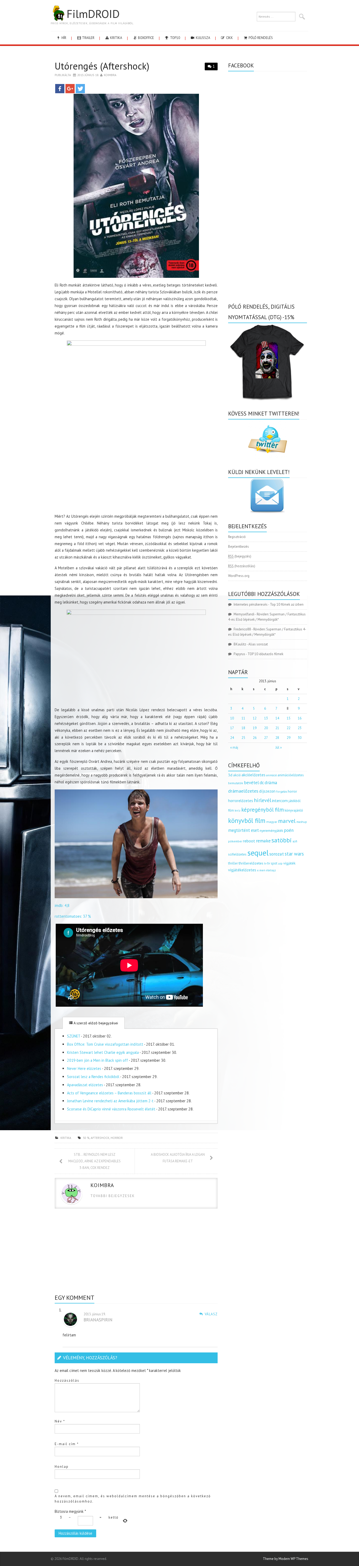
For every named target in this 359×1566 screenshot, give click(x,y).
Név (60, 1421)
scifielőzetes (237, 854)
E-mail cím (67, 1444)
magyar (271, 822)
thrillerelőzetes (251, 863)
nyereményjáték (271, 830)
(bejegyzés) (239, 556)
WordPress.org (238, 576)
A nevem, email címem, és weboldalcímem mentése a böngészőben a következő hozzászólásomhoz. (133, 1499)
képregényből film (262, 809)
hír (63, 38)
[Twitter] (80, 88)
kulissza (202, 38)
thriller (233, 863)
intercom (280, 800)
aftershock (100, 1138)
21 (277, 728)
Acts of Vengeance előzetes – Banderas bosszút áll (109, 1092)
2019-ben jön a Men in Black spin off (97, 1060)
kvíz (237, 810)
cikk (229, 38)
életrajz (271, 870)
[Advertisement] (136, 474)
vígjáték (289, 863)
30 (299, 737)
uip (280, 863)
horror (117, 1138)
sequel (258, 853)
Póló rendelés (260, 38)
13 (266, 718)
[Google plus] (70, 88)
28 (277, 737)
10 (232, 718)
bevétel (251, 783)
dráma (271, 782)
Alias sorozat (258, 644)
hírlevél (262, 800)
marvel (287, 820)
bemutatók (235, 783)
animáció (271, 775)
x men (261, 870)
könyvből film (246, 820)
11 (243, 718)
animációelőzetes (291, 775)
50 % (86, 1138)
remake (263, 841)
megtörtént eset (243, 830)
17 (232, 728)
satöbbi (281, 840)
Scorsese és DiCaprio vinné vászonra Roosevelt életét (111, 1108)
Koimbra (110, 75)
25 (243, 737)
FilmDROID (93, 13)
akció (237, 775)
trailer (87, 38)
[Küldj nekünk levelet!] (267, 495)
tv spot (272, 863)
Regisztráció (237, 537)
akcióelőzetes (253, 774)
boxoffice (145, 38)
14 (277, 718)
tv (265, 863)
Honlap (62, 1466)
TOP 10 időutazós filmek (265, 654)
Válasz (211, 1314)
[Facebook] (59, 88)
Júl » (278, 747)
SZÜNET (73, 1036)
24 (232, 737)
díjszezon (267, 791)
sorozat (276, 854)
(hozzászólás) (241, 566)
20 (266, 728)
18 (243, 728)
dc (262, 783)
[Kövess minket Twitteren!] (267, 439)
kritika (115, 38)
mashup (301, 822)
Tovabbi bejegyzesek (112, 1196)
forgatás (281, 791)
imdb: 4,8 (62, 905)
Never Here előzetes (84, 1068)
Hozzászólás (67, 1380)
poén (289, 830)
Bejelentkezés (238, 546)
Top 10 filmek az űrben (287, 604)
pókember (235, 841)
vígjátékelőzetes (242, 869)
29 (288, 737)
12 (255, 718)
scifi (295, 841)
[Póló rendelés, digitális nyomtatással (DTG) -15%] (267, 361)
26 (255, 737)
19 (255, 728)
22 (288, 728)
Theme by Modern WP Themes (285, 1559)
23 (299, 728)
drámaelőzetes (243, 791)
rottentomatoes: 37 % (73, 916)
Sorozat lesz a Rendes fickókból (93, 1076)
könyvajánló (294, 810)
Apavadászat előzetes (85, 1084)
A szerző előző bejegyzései (95, 1023)
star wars (294, 854)
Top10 (174, 38)
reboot (249, 840)
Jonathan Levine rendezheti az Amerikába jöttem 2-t (110, 1100)
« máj (234, 747)
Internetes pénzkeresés (251, 604)
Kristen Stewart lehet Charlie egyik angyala (103, 1052)
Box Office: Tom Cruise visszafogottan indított (105, 1044)
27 (266, 737)
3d (230, 774)
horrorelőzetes (240, 800)
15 (288, 718)
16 (299, 718)
